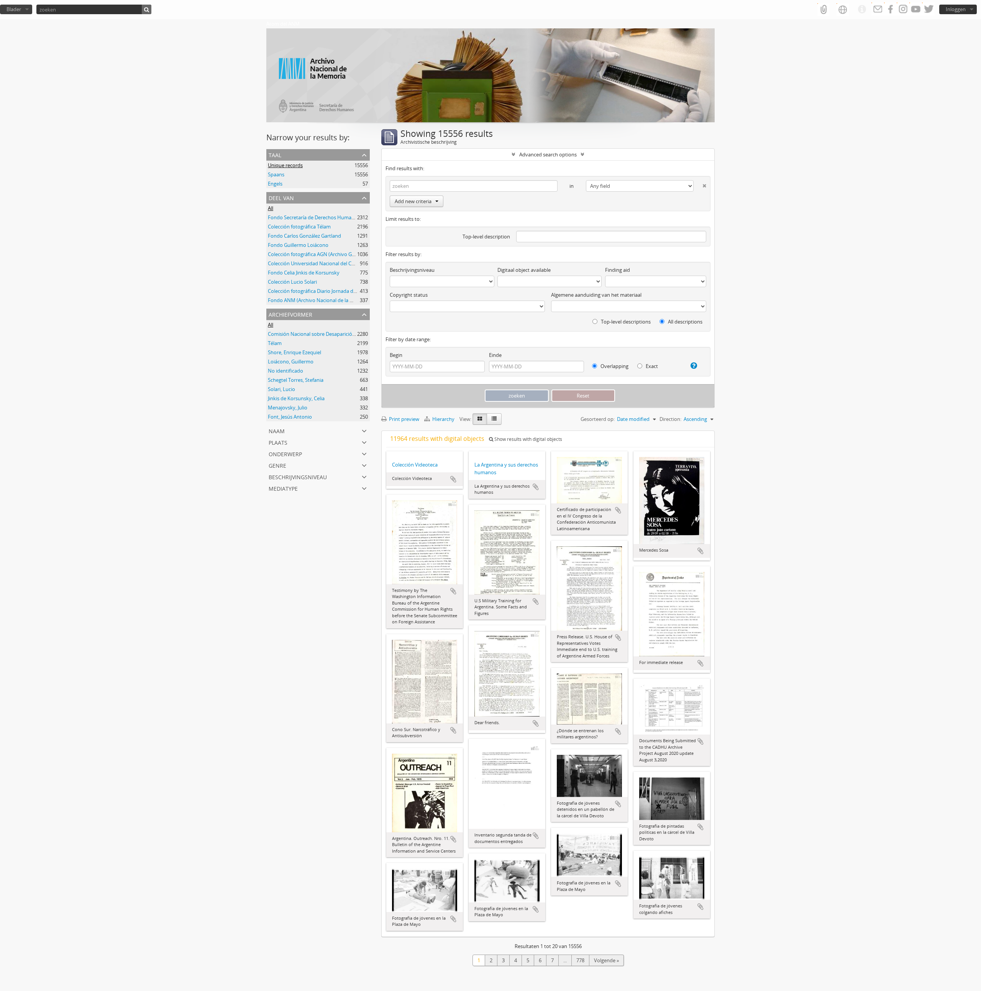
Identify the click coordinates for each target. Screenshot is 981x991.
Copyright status (409, 294)
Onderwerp (285, 453)
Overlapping (613, 366)
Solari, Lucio (281, 389)
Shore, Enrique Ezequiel (294, 352)
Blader (14, 9)
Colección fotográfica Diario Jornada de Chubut (321, 291)
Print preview (403, 419)
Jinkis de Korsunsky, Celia (296, 398)
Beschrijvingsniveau (298, 476)
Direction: (670, 419)
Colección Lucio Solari (292, 281)
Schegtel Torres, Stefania (295, 379)
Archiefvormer (290, 314)
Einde (495, 355)
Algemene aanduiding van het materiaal (596, 294)
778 (580, 960)
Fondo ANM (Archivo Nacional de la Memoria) (320, 300)
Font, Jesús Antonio (290, 416)
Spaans (276, 174)
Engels (275, 183)
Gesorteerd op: (598, 419)
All (270, 208)
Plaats (278, 442)
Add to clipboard (453, 479)
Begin (396, 355)
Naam (277, 430)
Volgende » (606, 960)
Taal (275, 154)
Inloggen (956, 9)
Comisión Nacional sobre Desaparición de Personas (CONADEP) (340, 333)
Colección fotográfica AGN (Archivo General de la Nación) (332, 254)
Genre (277, 465)
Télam (275, 343)
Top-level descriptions (625, 321)
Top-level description (486, 236)
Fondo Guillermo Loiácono (298, 245)
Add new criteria (413, 201)
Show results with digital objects (527, 439)
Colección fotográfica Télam (299, 226)
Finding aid (617, 269)
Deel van (281, 197)
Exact (651, 366)
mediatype (283, 488)
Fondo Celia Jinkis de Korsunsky (304, 272)
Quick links (861, 9)
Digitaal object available (524, 269)
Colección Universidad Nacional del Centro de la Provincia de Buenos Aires (352, 263)
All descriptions (684, 321)
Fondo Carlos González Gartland (304, 235)
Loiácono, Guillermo (290, 361)
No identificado (285, 370)
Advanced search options (548, 154)
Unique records (285, 165)
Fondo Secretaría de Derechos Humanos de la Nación (328, 217)
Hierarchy (443, 419)
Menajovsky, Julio (287, 407)
